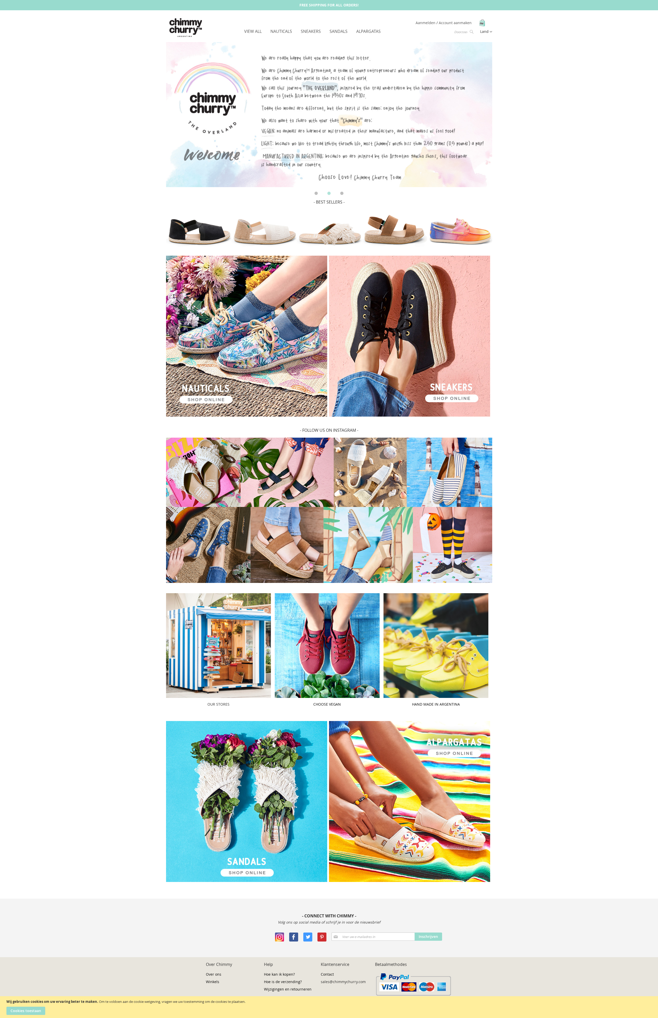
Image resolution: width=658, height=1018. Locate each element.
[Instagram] (279, 940)
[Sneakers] (246, 415)
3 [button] (342, 193)
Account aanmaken (455, 22)
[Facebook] (293, 940)
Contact (327, 974)
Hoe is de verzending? (283, 981)
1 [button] (316, 193)
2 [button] (329, 193)
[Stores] (218, 696)
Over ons (213, 974)
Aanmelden (426, 22)
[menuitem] (253, 31)
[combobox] (463, 31)
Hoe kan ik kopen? (279, 974)
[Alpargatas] (409, 880)
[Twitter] (307, 940)
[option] (329, 114)
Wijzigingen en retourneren (288, 989)
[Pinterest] (321, 940)
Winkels (212, 981)
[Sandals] (246, 880)
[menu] (312, 31)
